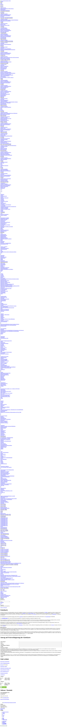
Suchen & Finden (3, 503)
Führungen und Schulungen (4, 310)
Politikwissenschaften (3, 131)
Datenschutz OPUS (3, 257)
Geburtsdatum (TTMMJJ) (5, 645)
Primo (1, 408)
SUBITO (1, 532)
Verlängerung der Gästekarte (4, 471)
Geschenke (2, 319)
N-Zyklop (1, 386)
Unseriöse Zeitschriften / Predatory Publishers (7, 579)
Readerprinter (2, 417)
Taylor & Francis (3, 569)
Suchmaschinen (2, 542)
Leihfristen (2, 358)
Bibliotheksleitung (3, 236)
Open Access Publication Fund (5, 559)
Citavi (1, 252)
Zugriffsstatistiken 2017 (4, 524)
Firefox (1, 512)
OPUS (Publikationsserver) (4, 671)
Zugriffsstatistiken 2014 (4, 522)
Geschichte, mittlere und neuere (5, 59)
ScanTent (1, 429)
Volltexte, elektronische (4, 481)
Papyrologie (2, 16)
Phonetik (1, 130)
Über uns (1, 4)
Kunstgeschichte (2, 88)
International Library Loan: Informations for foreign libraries (9, 331)
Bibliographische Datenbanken (5, 15)
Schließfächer (2, 431)
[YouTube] (4, 726)
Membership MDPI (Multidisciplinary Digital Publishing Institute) (10, 576)
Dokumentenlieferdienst (4, 268)
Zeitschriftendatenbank (3, 501)
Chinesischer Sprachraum (4, 165)
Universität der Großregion (4, 466)
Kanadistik (2, 83)
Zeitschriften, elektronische (4, 502)
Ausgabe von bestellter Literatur (5, 209)
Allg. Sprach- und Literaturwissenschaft (6, 17)
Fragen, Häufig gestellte (4, 306)
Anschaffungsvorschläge (4, 201)
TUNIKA (1, 462)
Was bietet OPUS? (3, 594)
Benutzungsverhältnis (4, 647)
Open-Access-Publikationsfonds (5, 394)
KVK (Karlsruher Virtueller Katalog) (6, 352)
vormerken (23, 613)
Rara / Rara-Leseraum (3, 415)
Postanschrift (2, 405)
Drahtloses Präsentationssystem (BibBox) (6, 269)
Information (2, 329)
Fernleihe (1, 303)
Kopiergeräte (2, 350)
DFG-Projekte (2, 260)
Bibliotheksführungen (3, 119)
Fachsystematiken (3, 299)
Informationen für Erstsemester (5, 116)
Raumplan (2, 416)
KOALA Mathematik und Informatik (6, 567)
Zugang (1, 510)
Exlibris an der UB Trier (4, 291)
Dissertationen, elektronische (4, 267)
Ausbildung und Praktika (4, 208)
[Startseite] (5, 0)
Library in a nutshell (3, 363)
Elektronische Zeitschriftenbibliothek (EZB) (7, 284)
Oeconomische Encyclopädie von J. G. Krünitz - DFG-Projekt (9, 388)
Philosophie (2, 125)
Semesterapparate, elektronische (5, 439)
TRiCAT (1, 458)
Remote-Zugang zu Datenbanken (5, 419)
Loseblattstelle (2, 369)
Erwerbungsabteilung (3, 289)
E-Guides (1, 274)
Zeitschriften (2, 43)
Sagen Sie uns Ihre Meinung (4, 699)
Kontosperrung (2, 348)
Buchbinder (2, 242)
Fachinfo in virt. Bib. (3, 148)
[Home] (1, 1)
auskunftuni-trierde (6, 697)
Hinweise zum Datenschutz (4, 596)
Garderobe (2, 315)
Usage (1, 591)
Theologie (1, 176)
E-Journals (2, 275)
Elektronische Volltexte (3, 283)
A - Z (1, 189)
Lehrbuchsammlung (3, 357)
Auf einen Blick (2, 205)
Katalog (1, 341)
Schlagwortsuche (3, 430)
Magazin (1, 372)
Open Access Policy (3, 558)
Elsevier (1, 570)
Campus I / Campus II (3, 246)
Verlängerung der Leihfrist (4, 472)
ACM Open (2, 565)
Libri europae (2, 364)
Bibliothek (2, 602)
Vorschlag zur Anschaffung (4, 484)
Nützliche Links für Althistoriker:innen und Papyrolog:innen (9, 57)
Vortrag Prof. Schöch (3, 582)
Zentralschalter (2, 497)
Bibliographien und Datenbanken (5, 20)
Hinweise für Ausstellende (4, 214)
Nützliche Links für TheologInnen (5, 178)
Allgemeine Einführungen (4, 197)
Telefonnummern (3, 454)
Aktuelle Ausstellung (3, 215)
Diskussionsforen (3, 76)
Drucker (1, 270)
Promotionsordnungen (3, 410)
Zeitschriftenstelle (3, 500)
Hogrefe (1, 573)
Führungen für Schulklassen (4, 309)
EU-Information (2, 290)
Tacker (1, 451)
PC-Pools (1, 402)
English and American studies (4, 25)
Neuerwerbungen (3, 384)
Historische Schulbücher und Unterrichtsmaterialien (8, 325)
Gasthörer (1, 316)
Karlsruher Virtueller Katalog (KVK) (6, 340)
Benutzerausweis (3, 220)
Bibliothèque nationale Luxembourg (5, 238)
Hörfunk (1, 109)
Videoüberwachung (3, 478)
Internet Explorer (3, 513)
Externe (1, 293)
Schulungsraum (2, 434)
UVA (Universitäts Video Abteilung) (6, 467)
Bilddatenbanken (3, 95)
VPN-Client (2, 485)
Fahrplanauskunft (3, 300)
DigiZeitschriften (3, 264)
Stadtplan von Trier (3, 447)
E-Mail (2, 646)
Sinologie (1, 160)
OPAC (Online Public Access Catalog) (6, 393)
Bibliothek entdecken (3, 507)
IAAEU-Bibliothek (3, 328)
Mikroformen (2, 378)
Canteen (3, 713)
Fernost (1, 164)
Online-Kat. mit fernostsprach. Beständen (6, 74)
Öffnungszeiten (2, 389)
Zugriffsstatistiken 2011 (4, 519)
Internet (1, 333)
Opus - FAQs (2, 589)
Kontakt (1, 346)
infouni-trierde (2, 708)
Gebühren (1, 318)
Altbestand (2, 198)
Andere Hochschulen (3, 597)
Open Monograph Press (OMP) (5, 396)
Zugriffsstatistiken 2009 (4, 517)
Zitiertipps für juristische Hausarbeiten (6, 155)
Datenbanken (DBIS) (3, 666)
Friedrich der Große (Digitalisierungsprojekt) (7, 307)
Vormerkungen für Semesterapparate (6, 483)
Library (3, 712)
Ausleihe (1, 210)
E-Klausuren (2, 276)
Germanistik (2, 50)
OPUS (1, 397)
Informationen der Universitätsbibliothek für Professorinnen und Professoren (12, 330)
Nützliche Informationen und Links (5, 118)
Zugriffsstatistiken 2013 (4, 521)
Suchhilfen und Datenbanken (4, 537)
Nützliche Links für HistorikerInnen (5, 61)
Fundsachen (2, 311)
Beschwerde (2, 225)
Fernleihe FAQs (2, 531)
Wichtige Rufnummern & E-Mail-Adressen (7, 8)
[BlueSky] (2, 726)
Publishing (2, 592)
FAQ (1, 301)
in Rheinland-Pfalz (3, 234)
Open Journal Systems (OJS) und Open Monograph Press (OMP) (10, 586)
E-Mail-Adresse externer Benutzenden (6, 286)
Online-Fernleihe (3, 390)
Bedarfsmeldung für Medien (4, 217)
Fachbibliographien (3, 296)
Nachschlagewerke (3, 93)
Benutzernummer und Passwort (5, 222)
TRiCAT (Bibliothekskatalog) (4, 663)
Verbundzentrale (2, 470)
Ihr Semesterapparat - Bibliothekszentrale (6, 437)
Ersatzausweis (2, 287)
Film (1, 108)
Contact (1, 709)
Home (1, 3)
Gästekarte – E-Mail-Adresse (4, 314)
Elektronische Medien (3, 281)
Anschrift (1, 202)
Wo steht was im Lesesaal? (4, 549)
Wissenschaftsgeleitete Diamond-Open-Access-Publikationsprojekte (10, 563)
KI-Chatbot (2, 344)
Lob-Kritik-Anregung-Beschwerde (5, 367)
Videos (1, 477)
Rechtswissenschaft (3, 149)
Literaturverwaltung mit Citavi (5, 366)
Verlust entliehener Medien (4, 474)
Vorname (2, 644)
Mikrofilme (2, 377)
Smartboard (2, 442)
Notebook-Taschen (3, 385)
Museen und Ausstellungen (4, 31)
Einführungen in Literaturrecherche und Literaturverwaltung (9, 278)
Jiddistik (1, 78)
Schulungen (2, 433)
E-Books (1, 273)
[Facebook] (1, 726)
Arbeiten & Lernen (3, 544)
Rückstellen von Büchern (4, 422)
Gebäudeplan (2, 317)
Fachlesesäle (2, 298)
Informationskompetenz (4, 179)
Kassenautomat (2, 342)
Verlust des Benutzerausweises (5, 473)
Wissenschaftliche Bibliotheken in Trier (6, 490)
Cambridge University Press (4, 572)
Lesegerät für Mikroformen (4, 360)
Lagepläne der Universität (4, 356)
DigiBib (1, 259)
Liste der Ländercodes (3, 134)
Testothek (1, 456)
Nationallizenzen (3, 382)
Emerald (1, 566)
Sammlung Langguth (3, 427)
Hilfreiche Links (2, 24)
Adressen (1, 195)
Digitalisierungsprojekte (4, 261)
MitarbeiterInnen (2, 9)
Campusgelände (2, 247)
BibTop (1, 240)
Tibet (1, 163)
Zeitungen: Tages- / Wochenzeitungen (6, 499)
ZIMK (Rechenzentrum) (4, 496)
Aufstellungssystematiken (4, 207)
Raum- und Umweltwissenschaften (5, 143)
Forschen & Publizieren (4, 552)
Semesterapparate (3, 435)
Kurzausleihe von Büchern (4, 353)
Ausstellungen (2, 211)
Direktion (1, 265)
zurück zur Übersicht (3, 607)
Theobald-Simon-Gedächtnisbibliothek (6, 457)
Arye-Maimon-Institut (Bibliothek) (5, 204)
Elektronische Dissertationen (4, 280)
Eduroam (1, 277)
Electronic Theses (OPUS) (4, 587)
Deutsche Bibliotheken (3, 536)
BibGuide (1, 229)
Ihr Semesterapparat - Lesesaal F (5, 438)
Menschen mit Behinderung (4, 374)
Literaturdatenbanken (3, 365)
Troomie (1, 461)
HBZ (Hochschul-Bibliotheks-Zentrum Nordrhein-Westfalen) (9, 324)
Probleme (1, 593)
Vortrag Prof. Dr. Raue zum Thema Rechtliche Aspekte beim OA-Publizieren (12, 583)
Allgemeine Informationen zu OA (5, 578)
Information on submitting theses (5, 595)
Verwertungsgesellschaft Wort (4, 476)
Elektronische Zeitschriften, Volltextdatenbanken (7, 73)
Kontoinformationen (3, 347)
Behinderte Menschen (3, 219)
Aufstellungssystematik (3, 13)
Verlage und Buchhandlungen (4, 75)
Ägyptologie (2, 12)
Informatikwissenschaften (4, 62)
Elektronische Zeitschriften (4, 153)
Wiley (1, 568)
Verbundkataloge (3, 535)
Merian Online (2, 263)
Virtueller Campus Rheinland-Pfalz (5, 480)
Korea (1, 166)
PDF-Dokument (19, 623)
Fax (1, 302)
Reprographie (2, 420)
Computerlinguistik (3, 32)
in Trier (1, 233)
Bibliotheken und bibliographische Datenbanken (7, 49)
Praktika (1, 406)
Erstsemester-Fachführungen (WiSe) (5, 288)
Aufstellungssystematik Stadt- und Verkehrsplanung (8, 145)
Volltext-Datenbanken (3, 159)
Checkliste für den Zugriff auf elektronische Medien (8, 251)
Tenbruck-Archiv (3, 455)
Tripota (1, 460)
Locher (1, 368)
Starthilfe (1, 539)
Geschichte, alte (2, 54)
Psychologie (2, 136)
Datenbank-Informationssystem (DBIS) (6, 540)
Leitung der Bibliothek (3, 359)
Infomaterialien (2, 580)
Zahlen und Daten (3, 7)
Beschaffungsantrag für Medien (5, 224)
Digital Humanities (3, 38)
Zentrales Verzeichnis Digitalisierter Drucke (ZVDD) (8, 498)
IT (2, 714)
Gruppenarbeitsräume (3, 321)
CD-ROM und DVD (3, 249)
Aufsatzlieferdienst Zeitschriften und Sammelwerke (8, 206)
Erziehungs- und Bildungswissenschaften (6, 40)
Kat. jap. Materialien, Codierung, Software (6, 77)
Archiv (1, 213)
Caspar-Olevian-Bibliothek (4, 248)
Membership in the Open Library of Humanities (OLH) (8, 575)
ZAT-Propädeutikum (3, 27)
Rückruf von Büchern (3, 421)
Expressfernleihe (2, 292)
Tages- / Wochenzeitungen (4, 452)
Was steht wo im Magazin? (4, 551)
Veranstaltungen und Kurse (4, 120)
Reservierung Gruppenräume (4, 661)
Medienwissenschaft (3, 104)
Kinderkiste (2, 345)
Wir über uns (2, 489)
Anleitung (4, 625)
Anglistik (1, 21)
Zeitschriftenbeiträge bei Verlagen (5, 561)
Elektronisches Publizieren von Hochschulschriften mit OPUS (9, 285)
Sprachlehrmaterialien (3, 444)
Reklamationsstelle (3, 418)
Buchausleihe (2, 241)
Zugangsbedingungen (3, 527)
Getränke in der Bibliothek (4, 320)
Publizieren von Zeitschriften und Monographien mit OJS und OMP (10, 412)
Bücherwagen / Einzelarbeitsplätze (5, 243)
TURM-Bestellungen (3, 463)
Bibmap (1, 239)
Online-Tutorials (2, 392)
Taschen (1, 453)
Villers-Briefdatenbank (3, 479)
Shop (3, 716)
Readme (1, 526)
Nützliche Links (2, 187)
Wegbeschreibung (3, 488)
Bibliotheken (2, 231)
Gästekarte (2, 313)
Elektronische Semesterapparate (5, 282)
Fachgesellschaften (3, 37)
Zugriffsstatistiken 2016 (4, 523)
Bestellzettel (2, 227)
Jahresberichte (2, 188)
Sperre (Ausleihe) (3, 443)
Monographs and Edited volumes (5, 562)
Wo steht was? (2, 492)
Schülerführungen (3, 432)
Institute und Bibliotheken (4, 34)
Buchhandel (2, 541)
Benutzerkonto (2, 221)
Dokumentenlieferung (3, 528)
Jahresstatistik (2, 337)
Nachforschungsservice (4, 383)
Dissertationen (2, 266)
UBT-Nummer (3, 641)
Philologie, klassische (3, 121)
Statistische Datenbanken (4, 186)
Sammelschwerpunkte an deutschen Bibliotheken (7, 426)
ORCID (1, 398)
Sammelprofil (2, 425)
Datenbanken (2, 255)
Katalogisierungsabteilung (4, 343)
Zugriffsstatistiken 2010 (4, 518)
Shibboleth (2, 440)
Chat (1, 250)
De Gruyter (2, 574)
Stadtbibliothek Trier (3, 446)
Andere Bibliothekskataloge (4, 533)
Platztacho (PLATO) (3, 404)
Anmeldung (2, 199)
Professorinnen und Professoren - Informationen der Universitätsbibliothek (11, 409)
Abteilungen (2, 194)
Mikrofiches (2, 376)
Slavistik (1, 167)
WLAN (1, 491)
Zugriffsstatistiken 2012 (4, 520)
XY (1, 493)
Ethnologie (2, 45)
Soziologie (2, 171)
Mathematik (2, 96)
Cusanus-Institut (2, 332)
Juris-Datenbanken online (4, 338)
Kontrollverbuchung (3, 349)
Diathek (1, 258)
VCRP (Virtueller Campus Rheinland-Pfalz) (7, 469)
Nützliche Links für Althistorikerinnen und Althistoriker (8, 113)
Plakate (1, 403)
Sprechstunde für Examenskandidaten (6, 445)
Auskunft (20, 616)
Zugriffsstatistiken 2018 (4, 525)
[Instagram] (5, 726)
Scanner (1, 428)
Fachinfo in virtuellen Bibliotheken (5, 14)
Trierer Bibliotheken (3, 459)
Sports (3, 715)
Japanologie (2, 69)
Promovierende (2, 411)
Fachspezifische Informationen (5, 10)
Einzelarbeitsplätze (3, 279)
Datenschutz (2, 256)
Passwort (1, 401)
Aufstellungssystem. (3, 64)
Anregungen (2, 200)
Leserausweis (2, 361)
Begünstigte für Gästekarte (4, 218)
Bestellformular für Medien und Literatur (6, 226)
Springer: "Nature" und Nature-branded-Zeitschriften (8, 571)
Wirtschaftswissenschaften (4, 181)
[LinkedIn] (6, 726)
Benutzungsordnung (3, 223)
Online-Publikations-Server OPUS (5, 391)
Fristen (1, 308)
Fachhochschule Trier (3, 297)
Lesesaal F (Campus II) (4, 362)
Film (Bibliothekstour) (3, 304)
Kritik (1, 351)
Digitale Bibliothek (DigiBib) (4, 508)
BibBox (1, 228)
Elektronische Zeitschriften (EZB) (5, 514)
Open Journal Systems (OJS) (4, 395)
